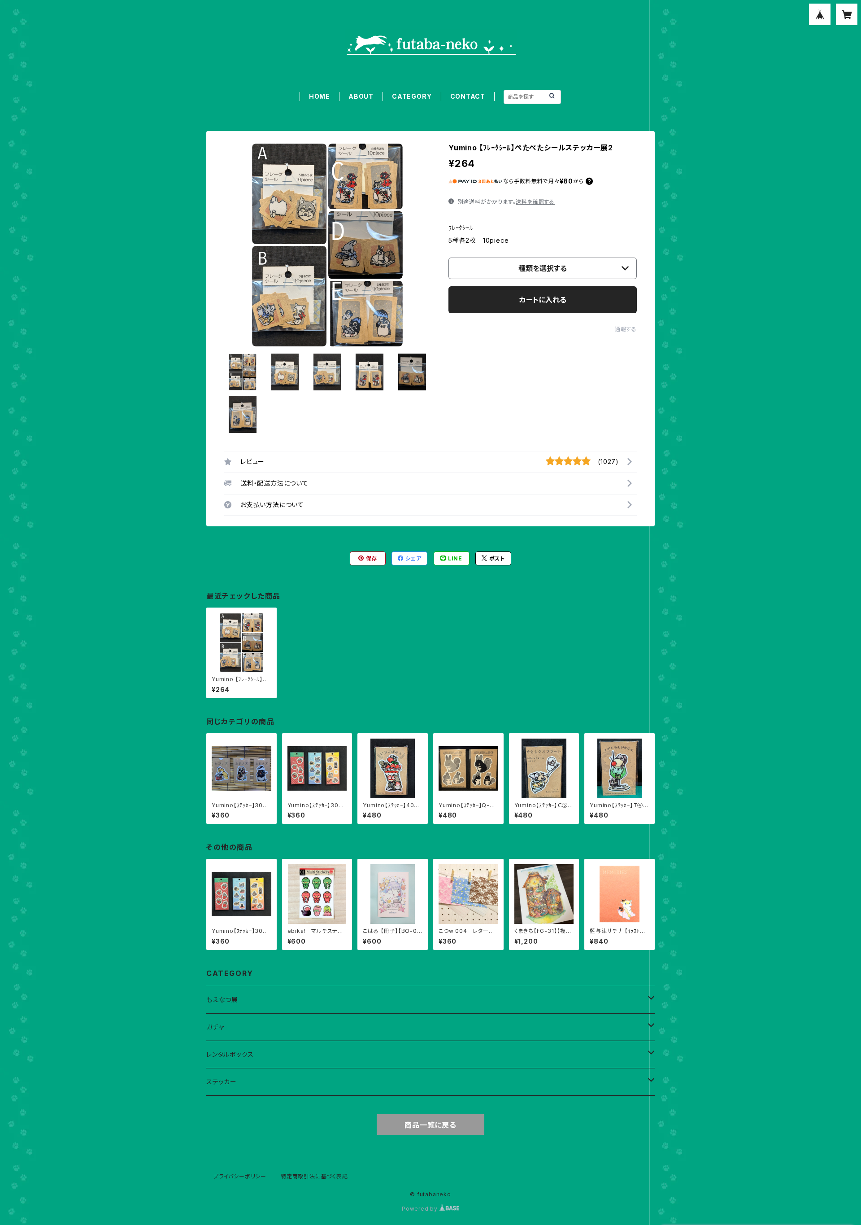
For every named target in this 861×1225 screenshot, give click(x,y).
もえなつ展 (222, 999)
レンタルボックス (229, 1054)
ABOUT (361, 96)
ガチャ (215, 1027)
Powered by (420, 1208)
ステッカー (221, 1081)
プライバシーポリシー (239, 1176)
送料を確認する (535, 201)
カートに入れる (542, 299)
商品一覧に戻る (430, 1124)
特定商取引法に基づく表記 (314, 1176)
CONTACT (468, 96)
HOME (319, 96)
